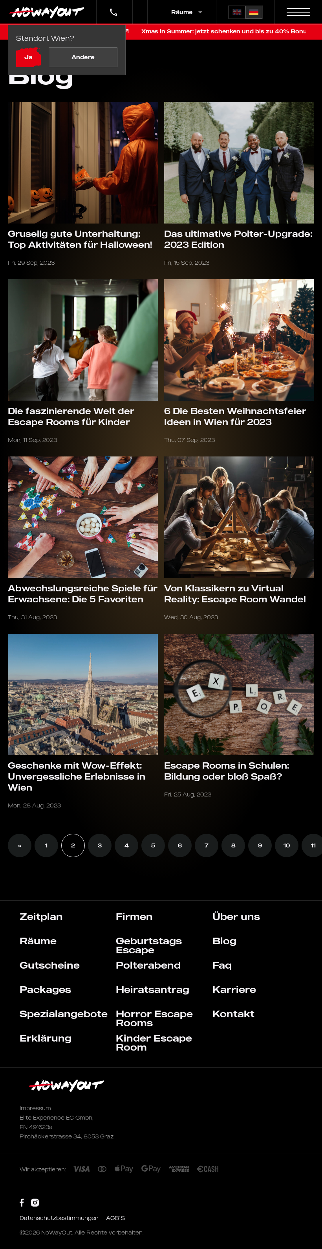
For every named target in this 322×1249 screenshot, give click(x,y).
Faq (222, 965)
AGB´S (115, 1217)
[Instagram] (35, 1203)
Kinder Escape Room (154, 1042)
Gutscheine (50, 965)
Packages (45, 989)
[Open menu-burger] (298, 12)
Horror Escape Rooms (154, 1018)
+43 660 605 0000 (112, 7)
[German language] (253, 12)
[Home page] (48, 12)
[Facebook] (22, 1202)
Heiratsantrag (152, 989)
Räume (38, 941)
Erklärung (45, 1038)
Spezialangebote (64, 1014)
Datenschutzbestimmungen (60, 1217)
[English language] (237, 12)
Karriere (234, 989)
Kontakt (233, 1014)
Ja (28, 57)
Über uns (236, 916)
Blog (224, 941)
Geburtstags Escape (149, 945)
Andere (83, 57)
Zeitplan (41, 916)
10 (287, 845)
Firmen (134, 916)
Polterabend (148, 965)
